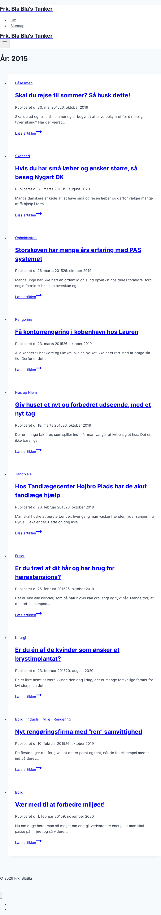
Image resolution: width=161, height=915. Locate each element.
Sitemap (17, 26)
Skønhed (22, 156)
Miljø (46, 719)
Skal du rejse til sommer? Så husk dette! (72, 95)
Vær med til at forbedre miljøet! (60, 804)
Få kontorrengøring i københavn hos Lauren (76, 331)
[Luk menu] (1, 895)
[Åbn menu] (4, 43)
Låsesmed (24, 83)
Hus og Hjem (26, 392)
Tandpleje (23, 474)
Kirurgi (20, 638)
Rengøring (23, 319)
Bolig (19, 719)
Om (13, 20)
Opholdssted (26, 238)
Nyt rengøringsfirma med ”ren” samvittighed (78, 731)
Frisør (20, 556)
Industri (33, 719)
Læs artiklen (28, 133)
